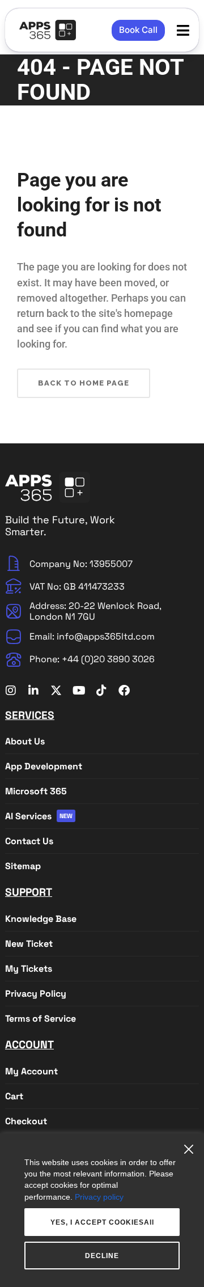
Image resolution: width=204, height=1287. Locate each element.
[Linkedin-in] (33, 690)
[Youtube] (78, 690)
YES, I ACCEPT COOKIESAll (102, 1222)
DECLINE (102, 1256)
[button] (183, 30)
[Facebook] (124, 690)
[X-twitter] (56, 690)
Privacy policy (99, 1196)
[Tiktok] (101, 690)
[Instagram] (10, 690)
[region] (102, 1210)
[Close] (191, 1145)
